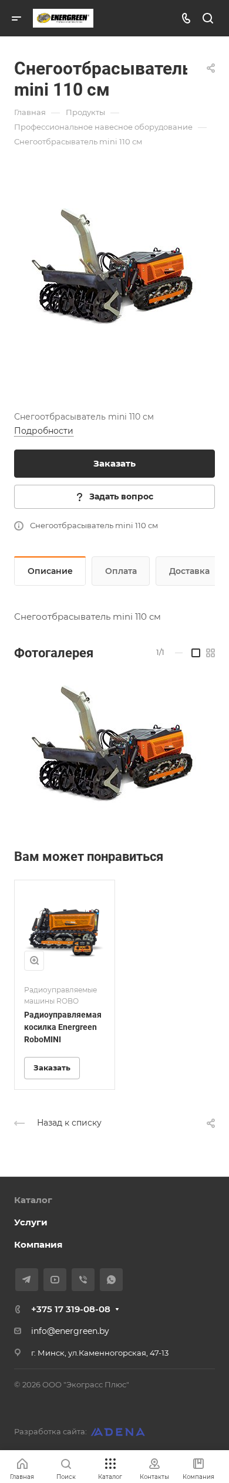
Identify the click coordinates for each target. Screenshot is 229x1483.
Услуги (31, 1222)
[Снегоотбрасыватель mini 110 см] (114, 272)
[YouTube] (54, 1279)
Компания (38, 1244)
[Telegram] (26, 1279)
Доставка (189, 571)
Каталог (33, 1199)
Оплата (121, 571)
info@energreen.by (70, 1331)
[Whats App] (111, 1279)
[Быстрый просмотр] (34, 960)
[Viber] (83, 1279)
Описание (50, 571)
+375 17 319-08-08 (70, 1309)
